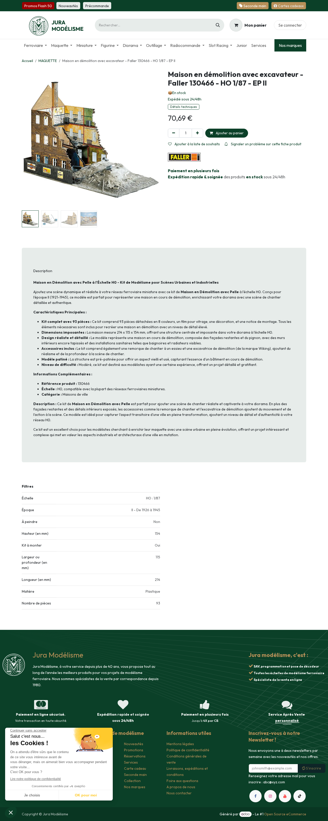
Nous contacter (179, 793)
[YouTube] (285, 796)
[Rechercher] (217, 25)
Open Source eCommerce (285, 814)
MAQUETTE (47, 60)
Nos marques (290, 45)
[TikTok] (299, 796)
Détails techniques (183, 107)
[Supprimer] (173, 133)
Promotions (133, 750)
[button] (29, 139)
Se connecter (290, 25)
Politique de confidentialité (188, 750)
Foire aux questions (182, 780)
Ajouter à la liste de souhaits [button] (197, 144)
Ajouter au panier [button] (229, 133)
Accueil (27, 60)
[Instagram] (270, 796)
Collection (132, 780)
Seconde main (135, 774)
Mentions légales (180, 744)
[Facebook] (255, 796)
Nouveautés (133, 744)
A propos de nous (181, 787)
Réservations (135, 756)
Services (131, 762)
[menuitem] (35, 45)
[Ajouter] (197, 133)
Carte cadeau (135, 768)
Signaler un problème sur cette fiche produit (265, 144)
